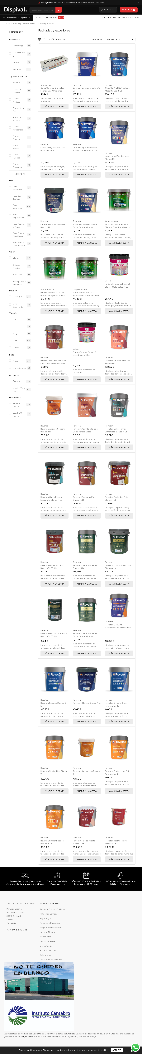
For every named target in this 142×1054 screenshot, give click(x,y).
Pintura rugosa (16, 155)
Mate (15, 361)
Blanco (16, 258)
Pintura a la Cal (18, 109)
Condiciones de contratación (47, 943)
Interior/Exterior (19, 389)
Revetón (17, 69)
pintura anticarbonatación (19, 128)
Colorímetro (45, 955)
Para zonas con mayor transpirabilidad (19, 234)
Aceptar (116, 1050)
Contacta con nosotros (21, 903)
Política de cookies (49, 950)
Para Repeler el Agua (19, 225)
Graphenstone (19, 54)
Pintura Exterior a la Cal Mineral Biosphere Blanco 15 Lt (54, 295)
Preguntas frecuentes (50, 927)
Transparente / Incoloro (19, 282)
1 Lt (14, 319)
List (44, 39)
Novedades (55, 17)
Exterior (16, 381)
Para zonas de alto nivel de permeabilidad (19, 243)
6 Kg (15, 333)
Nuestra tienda (47, 932)
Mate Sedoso (19, 368)
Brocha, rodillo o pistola (17, 404)
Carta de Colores (17, 90)
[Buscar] (58, 10)
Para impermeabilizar (19, 215)
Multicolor (17, 274)
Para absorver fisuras (17, 188)
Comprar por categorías (16, 17)
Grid (40, 39)
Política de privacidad (50, 923)
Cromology (18, 45)
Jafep (16, 62)
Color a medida (16, 266)
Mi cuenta (108, 10)
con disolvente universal (18, 305)
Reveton (77, 85)
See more (20, 174)
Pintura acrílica (16, 100)
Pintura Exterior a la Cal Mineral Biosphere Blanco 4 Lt (86, 295)
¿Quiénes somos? (48, 914)
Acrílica (16, 82)
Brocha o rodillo (17, 414)
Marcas (39, 17)
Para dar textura (17, 197)
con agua (17, 296)
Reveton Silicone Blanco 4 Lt (87, 703)
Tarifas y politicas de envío (52, 909)
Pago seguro (46, 918)
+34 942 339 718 (112, 17)
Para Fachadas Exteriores (18, 206)
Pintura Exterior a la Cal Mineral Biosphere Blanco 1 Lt (118, 227)
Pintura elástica (16, 137)
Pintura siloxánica (17, 165)
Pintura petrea (16, 146)
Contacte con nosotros (51, 959)
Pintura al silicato (17, 118)
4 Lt (15, 326)
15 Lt (15, 340)
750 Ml (16, 347)
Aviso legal (45, 936)
